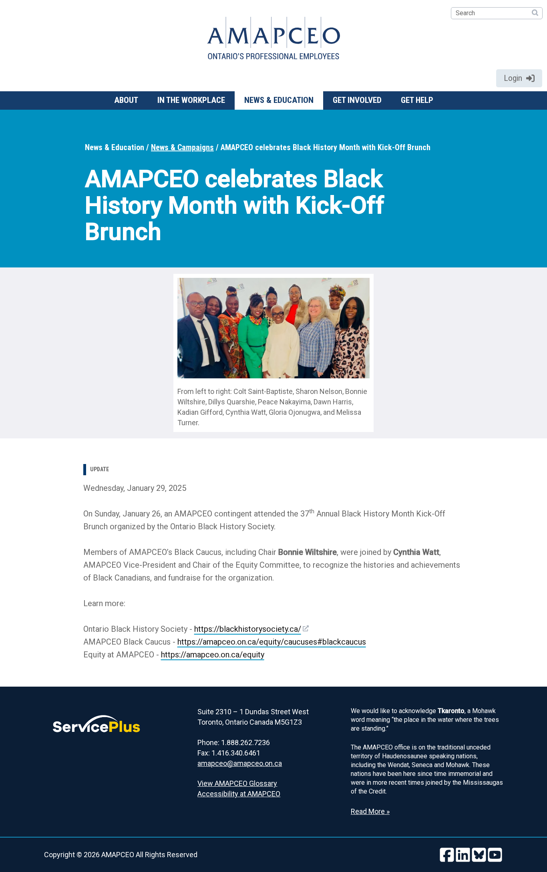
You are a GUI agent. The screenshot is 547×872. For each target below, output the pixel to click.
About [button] (126, 100)
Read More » (370, 811)
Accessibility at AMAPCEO (238, 794)
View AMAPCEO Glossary (237, 783)
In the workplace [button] (191, 100)
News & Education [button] (279, 100)
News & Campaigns (182, 147)
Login (513, 78)
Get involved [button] (357, 100)
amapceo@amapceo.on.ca (239, 763)
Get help (417, 100)
